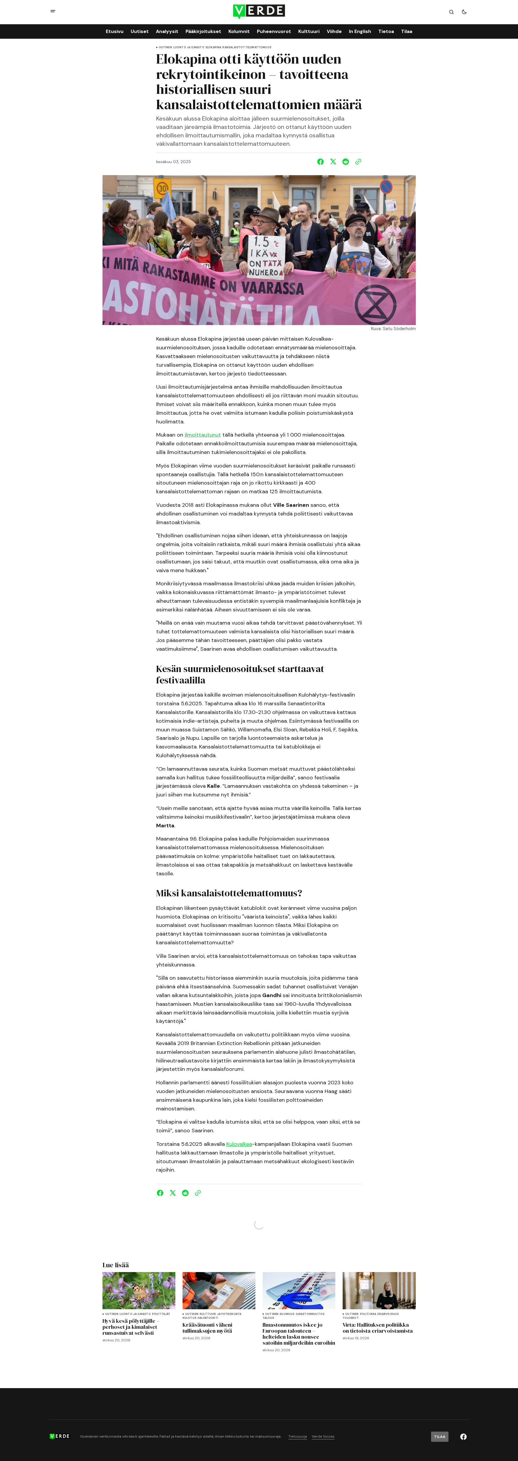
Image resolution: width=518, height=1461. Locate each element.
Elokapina (214, 47)
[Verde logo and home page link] (259, 12)
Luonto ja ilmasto (188, 47)
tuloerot (351, 1318)
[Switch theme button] (464, 12)
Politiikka (368, 1314)
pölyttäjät (161, 1314)
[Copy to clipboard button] (357, 162)
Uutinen (165, 47)
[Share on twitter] (333, 162)
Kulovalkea (239, 1144)
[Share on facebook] (322, 162)
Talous (268, 1318)
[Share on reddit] (345, 162)
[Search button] (451, 12)
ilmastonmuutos (310, 1314)
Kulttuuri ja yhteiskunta (220, 1314)
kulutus (189, 1318)
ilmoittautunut (203, 434)
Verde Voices (323, 1437)
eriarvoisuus (388, 1314)
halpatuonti (208, 1318)
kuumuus (287, 1314)
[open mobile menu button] (53, 11)
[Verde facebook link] (463, 1437)
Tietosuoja (297, 1437)
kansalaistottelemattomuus (246, 47)
